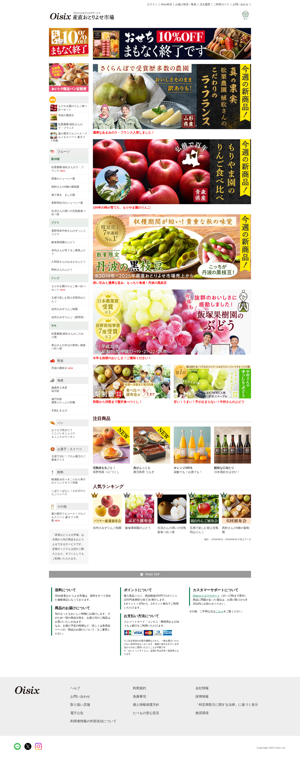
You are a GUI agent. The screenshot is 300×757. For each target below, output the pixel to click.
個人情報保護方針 (146, 704)
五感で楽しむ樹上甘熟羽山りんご (68, 299)
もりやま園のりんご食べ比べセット (72, 107)
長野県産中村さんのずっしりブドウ (68, 232)
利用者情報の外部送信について (93, 721)
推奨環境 (202, 713)
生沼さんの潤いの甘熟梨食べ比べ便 (68, 212)
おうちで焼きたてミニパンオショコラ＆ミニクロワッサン (63, 433)
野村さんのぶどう (61, 269)
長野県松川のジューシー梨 (67, 202)
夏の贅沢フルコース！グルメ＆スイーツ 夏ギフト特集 (68, 137)
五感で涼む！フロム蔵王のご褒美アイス (68, 458)
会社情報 (202, 688)
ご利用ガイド (221, 4)
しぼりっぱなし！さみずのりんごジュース (68, 492)
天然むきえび (59, 410)
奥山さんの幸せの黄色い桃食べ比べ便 (68, 347)
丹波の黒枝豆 (66, 115)
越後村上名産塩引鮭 (59, 389)
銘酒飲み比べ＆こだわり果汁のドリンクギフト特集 (68, 481)
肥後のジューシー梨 (63, 178)
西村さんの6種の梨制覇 (65, 186)
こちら (219, 611)
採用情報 (202, 696)
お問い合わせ (240, 4)
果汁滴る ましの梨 (63, 194)
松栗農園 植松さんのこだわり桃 (67, 335)
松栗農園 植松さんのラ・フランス (70, 126)
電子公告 (76, 713)
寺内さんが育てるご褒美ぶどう (68, 252)
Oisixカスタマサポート (206, 595)
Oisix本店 (166, 4)
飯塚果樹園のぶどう (63, 242)
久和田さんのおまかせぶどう (68, 261)
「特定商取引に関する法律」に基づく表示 (226, 704)
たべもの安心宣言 (146, 713)
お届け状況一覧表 (185, 4)
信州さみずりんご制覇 (64, 309)
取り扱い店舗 (80, 704)
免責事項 (139, 696)
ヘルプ (75, 688)
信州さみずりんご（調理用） (68, 317)
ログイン (152, 4)
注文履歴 (205, 4)
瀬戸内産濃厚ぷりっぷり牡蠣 (63, 401)
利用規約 (139, 688)
